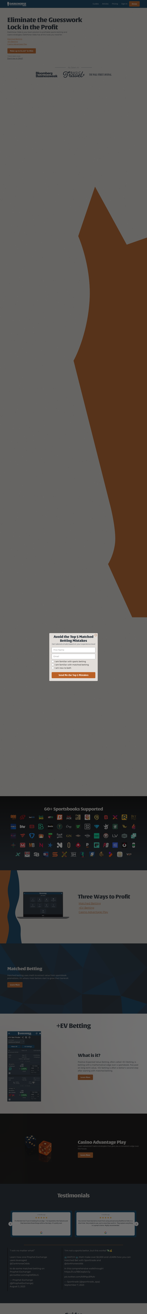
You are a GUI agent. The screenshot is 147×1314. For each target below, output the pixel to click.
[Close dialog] (96, 635)
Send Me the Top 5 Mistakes (73, 675)
